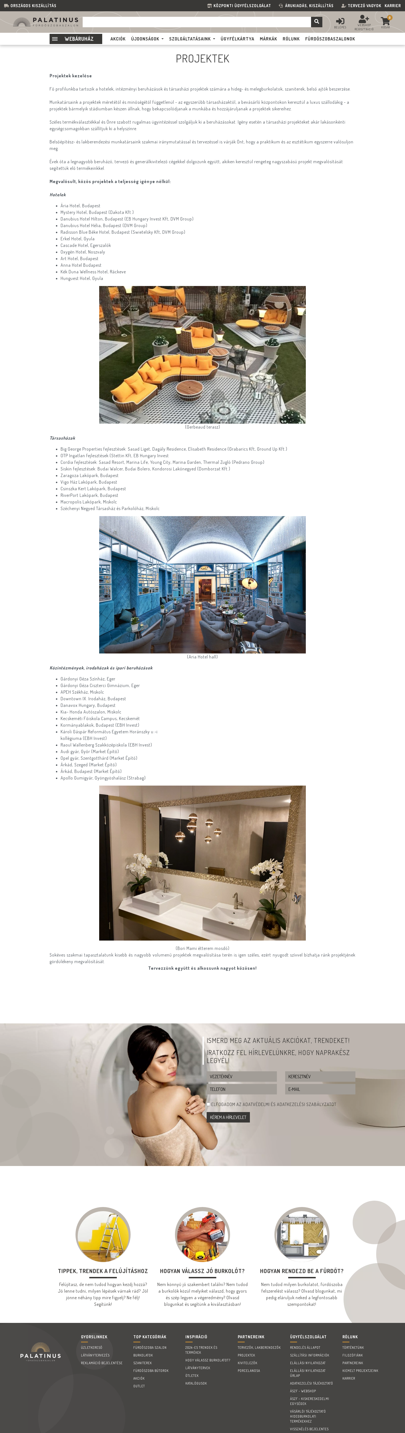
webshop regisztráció (364, 27)
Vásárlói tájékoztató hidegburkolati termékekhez (308, 1416)
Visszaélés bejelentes (309, 1429)
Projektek (246, 1355)
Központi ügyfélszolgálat (243, 5)
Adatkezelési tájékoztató (311, 1383)
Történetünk (353, 1347)
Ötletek (192, 1376)
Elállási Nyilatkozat (308, 1363)
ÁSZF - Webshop (303, 1391)
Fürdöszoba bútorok (151, 1371)
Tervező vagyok (364, 5)
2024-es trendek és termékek (201, 1350)
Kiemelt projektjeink (360, 1371)
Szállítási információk (309, 1355)
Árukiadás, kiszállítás (309, 5)
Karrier (393, 5)
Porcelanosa (249, 1371)
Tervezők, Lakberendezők (259, 1347)
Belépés (340, 27)
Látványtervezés (95, 1355)
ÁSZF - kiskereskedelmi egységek (309, 1401)
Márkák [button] (268, 39)
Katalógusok (196, 1383)
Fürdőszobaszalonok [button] (330, 39)
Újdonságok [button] (145, 39)
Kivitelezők (247, 1363)
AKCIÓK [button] (118, 39)
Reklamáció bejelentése (102, 1363)
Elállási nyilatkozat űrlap (308, 1373)
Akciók (139, 1378)
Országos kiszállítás (33, 5)
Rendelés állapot (305, 1347)
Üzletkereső (91, 1347)
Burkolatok (143, 1355)
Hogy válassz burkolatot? (207, 1360)
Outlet (139, 1386)
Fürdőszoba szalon (150, 1347)
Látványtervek (197, 1368)
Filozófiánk (352, 1355)
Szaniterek (142, 1363)
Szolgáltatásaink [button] (190, 39)
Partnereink (352, 1363)
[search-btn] (316, 22)
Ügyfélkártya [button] (237, 39)
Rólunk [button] (291, 39)
